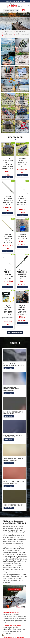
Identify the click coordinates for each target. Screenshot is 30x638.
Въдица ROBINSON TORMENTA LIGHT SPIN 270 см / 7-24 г (8, 238)
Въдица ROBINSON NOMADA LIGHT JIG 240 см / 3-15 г (8, 274)
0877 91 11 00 (21, 1)
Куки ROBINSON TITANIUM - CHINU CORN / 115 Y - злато (7, 310)
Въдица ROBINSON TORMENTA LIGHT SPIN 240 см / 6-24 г (22, 310)
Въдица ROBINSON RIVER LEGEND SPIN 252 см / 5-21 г (7, 200)
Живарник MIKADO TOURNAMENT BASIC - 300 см (22, 162)
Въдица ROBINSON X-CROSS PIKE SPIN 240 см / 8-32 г (22, 274)
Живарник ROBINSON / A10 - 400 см (22, 236)
